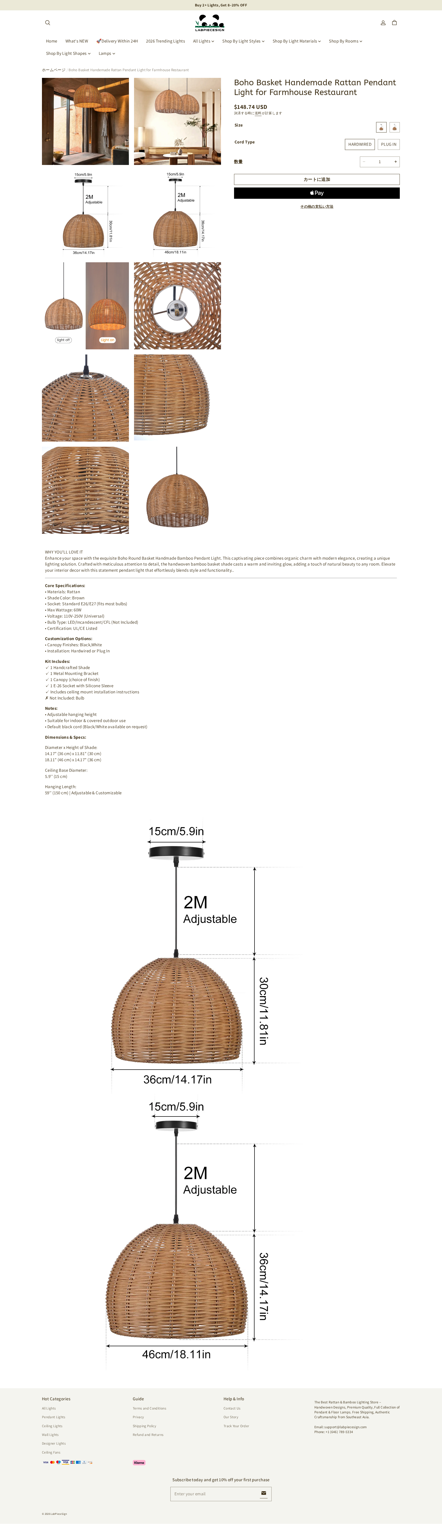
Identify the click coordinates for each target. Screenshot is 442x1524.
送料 (258, 113)
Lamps (105, 53)
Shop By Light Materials (295, 41)
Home (51, 41)
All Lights (201, 41)
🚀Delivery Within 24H (117, 41)
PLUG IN (388, 144)
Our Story (231, 1417)
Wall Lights (50, 1434)
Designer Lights (54, 1443)
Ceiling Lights (52, 1426)
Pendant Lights (53, 1417)
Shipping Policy (144, 1426)
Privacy (138, 1417)
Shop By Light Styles (241, 41)
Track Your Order (236, 1426)
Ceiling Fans (51, 1452)
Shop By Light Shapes (66, 53)
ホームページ (53, 69)
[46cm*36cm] (395, 127)
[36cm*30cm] (381, 127)
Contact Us (232, 1408)
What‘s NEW (76, 41)
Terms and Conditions (149, 1408)
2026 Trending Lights (165, 41)
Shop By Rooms (343, 41)
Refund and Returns (148, 1434)
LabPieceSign (59, 1514)
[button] (47, 23)
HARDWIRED (359, 144)
